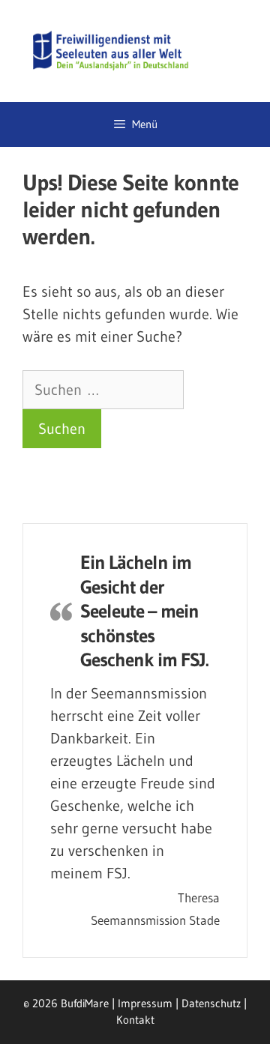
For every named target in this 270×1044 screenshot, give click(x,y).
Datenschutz (211, 1003)
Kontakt (135, 1020)
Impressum (145, 1003)
